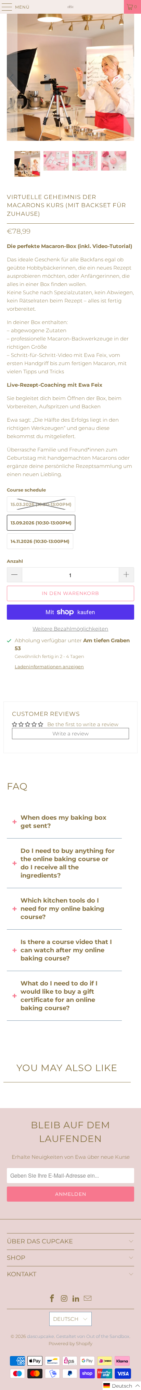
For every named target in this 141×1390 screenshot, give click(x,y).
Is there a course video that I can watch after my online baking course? (66, 950)
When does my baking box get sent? (63, 822)
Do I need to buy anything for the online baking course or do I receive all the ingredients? (68, 863)
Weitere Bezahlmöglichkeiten (70, 628)
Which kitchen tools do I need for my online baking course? (62, 909)
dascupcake (40, 1336)
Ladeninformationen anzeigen (49, 666)
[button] (122, 1385)
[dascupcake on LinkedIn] (76, 1299)
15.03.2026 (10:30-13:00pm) (41, 504)
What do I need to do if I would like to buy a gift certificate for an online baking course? (59, 996)
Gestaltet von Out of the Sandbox (92, 1336)
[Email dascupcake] (88, 1299)
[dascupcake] (70, 7)
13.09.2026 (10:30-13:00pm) (41, 522)
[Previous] (12, 77)
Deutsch (66, 1319)
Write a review (70, 733)
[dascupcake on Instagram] (64, 1299)
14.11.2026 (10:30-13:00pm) (40, 541)
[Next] (129, 77)
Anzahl (15, 561)
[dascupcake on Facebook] (52, 1299)
